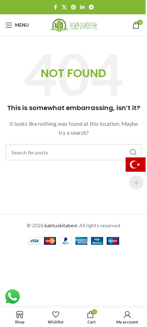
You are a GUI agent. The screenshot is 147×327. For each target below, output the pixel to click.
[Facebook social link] (55, 7)
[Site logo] (73, 24)
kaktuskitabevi (61, 225)
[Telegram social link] (91, 7)
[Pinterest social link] (73, 7)
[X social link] (64, 7)
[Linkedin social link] (82, 7)
